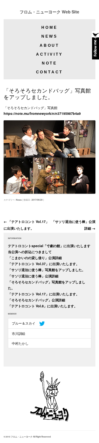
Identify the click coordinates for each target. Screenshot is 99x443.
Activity (49, 54)
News (49, 36)
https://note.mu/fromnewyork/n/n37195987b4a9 (42, 113)
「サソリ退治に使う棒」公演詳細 (33, 276)
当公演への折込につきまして (30, 251)
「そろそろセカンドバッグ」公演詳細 (36, 299)
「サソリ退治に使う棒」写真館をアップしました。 (46, 269)
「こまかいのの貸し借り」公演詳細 (35, 257)
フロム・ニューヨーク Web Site (49, 11)
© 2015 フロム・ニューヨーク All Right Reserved (27, 436)
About (49, 45)
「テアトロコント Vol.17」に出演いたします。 (43, 293)
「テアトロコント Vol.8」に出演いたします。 (42, 305)
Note (49, 63)
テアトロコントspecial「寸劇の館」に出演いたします (49, 245)
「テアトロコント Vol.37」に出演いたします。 (43, 263)
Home (49, 27)
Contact (49, 72)
